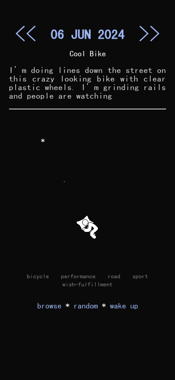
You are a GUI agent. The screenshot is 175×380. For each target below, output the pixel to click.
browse (49, 305)
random (86, 305)
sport (140, 276)
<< (25, 33)
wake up (124, 305)
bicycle (38, 276)
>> (149, 33)
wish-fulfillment (87, 284)
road (114, 276)
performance (78, 276)
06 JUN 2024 (88, 34)
